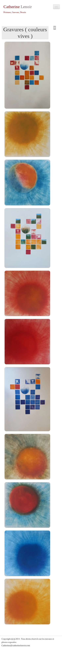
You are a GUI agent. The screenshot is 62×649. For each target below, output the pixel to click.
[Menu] (56, 6)
